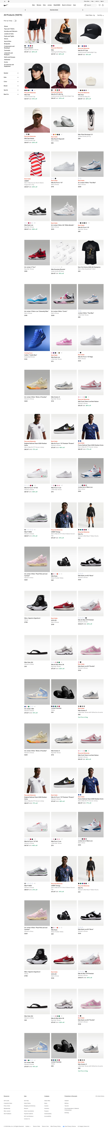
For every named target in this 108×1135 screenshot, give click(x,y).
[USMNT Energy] (64, 515)
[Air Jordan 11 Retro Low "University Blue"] (37, 296)
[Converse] (8, 1)
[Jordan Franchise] (64, 692)
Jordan (50, 5)
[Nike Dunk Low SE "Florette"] (91, 647)
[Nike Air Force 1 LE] (91, 208)
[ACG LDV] (64, 603)
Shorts (6, 38)
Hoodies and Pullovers (10, 31)
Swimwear (7, 59)
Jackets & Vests (9, 34)
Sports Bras (7, 41)
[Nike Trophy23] (37, 31)
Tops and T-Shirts (9, 29)
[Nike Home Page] (6, 5)
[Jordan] (5, 1)
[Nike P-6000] (37, 515)
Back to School (66, 5)
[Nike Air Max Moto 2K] (64, 647)
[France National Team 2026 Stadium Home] (91, 426)
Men (33, 5)
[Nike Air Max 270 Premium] (91, 603)
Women (39, 5)
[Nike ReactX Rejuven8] (64, 120)
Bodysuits (7, 43)
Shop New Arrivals (54, 9)
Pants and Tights (9, 36)
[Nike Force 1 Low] (64, 471)
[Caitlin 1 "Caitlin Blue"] (37, 338)
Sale (74, 5)
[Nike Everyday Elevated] (64, 252)
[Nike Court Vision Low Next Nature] (91, 382)
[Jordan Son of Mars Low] (91, 471)
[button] (11, 73)
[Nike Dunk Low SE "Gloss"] (91, 559)
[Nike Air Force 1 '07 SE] (37, 471)
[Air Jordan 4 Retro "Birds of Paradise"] (37, 382)
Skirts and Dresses (9, 57)
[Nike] (64, 31)
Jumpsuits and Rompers (8, 53)
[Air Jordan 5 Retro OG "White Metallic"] (64, 208)
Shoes (6, 26)
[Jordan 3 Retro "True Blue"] (91, 296)
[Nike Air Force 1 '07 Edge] (91, 338)
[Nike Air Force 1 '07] (64, 164)
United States (100, 1096)
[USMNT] (37, 164)
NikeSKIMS (57, 5)
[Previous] (25, 10)
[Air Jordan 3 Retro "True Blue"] (91, 164)
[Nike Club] (37, 75)
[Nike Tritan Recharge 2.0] (91, 120)
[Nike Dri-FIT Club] (91, 31)
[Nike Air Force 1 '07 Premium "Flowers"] (64, 426)
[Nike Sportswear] (37, 120)
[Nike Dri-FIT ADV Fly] (64, 75)
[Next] (82, 10)
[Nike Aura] (91, 75)
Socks (6, 62)
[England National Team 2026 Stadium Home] (37, 426)
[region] (10, 58)
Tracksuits (7, 50)
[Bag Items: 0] (102, 5)
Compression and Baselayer (9, 47)
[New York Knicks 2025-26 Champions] (91, 252)
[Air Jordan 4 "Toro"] (37, 252)
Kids (44, 5)
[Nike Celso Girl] (37, 647)
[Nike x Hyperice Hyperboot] (37, 603)
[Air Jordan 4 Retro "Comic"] (64, 296)
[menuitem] (93, 1)
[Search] (85, 5)
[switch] (15, 21)
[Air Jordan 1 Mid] (37, 692)
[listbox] (100, 15)
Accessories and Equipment (9, 65)
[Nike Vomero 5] (64, 382)
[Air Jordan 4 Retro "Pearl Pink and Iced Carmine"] (37, 559)
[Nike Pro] (91, 515)
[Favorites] (99, 5)
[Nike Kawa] (64, 559)
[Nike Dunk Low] (37, 208)
